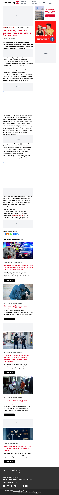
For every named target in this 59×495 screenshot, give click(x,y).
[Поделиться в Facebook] (14, 234)
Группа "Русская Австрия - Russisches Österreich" (17, 479)
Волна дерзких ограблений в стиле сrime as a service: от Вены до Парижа (17, 429)
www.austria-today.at (18, 215)
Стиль (43, 2)
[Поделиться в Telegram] (21, 234)
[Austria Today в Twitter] (15, 486)
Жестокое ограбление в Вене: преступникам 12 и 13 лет (17, 285)
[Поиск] (55, 2)
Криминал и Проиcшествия (12, 27)
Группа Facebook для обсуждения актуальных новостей (45, 23)
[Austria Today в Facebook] (12, 486)
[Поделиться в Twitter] (17, 234)
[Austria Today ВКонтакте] (4, 486)
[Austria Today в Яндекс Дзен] (23, 486)
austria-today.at (18, 491)
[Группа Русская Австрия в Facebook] (19, 486)
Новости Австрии (23, 2)
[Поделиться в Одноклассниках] (7, 234)
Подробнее (50, 16)
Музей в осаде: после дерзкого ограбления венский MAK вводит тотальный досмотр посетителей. (17, 378)
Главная (5, 27)
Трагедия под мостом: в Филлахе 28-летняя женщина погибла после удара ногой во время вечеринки (16, 243)
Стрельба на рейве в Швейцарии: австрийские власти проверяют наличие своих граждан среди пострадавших (17, 333)
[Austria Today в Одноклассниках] (8, 486)
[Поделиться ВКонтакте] (4, 234)
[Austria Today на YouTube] (26, 486)
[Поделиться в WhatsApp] (11, 234)
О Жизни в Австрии (34, 2)
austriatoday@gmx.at (35, 493)
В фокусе (50, 2)
